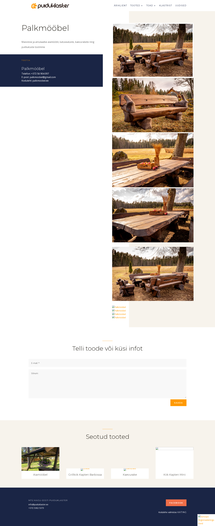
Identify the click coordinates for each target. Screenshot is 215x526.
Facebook (176, 503)
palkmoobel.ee (40, 80)
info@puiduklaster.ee (38, 504)
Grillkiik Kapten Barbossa (85, 474)
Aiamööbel (40, 474)
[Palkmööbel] (153, 75)
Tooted (135, 5)
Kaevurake (130, 474)
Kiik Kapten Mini (175, 474)
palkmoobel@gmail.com (43, 77)
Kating (181, 512)
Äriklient (120, 5)
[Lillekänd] (119, 310)
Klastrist (165, 5)
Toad (149, 5)
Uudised (180, 5)
